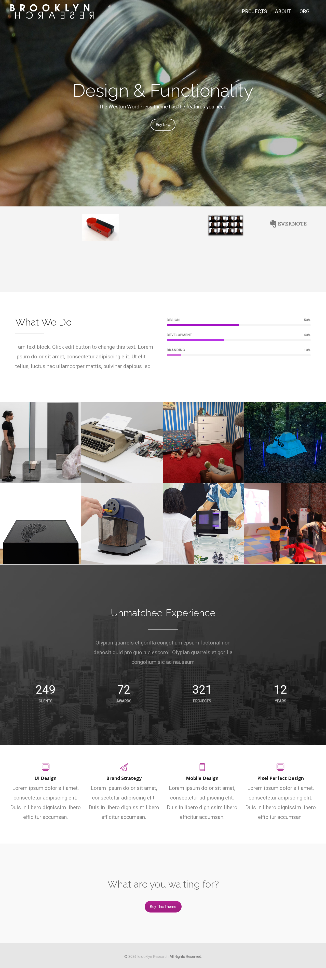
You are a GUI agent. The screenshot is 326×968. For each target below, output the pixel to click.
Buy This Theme (163, 907)
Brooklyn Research (153, 957)
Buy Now (163, 125)
